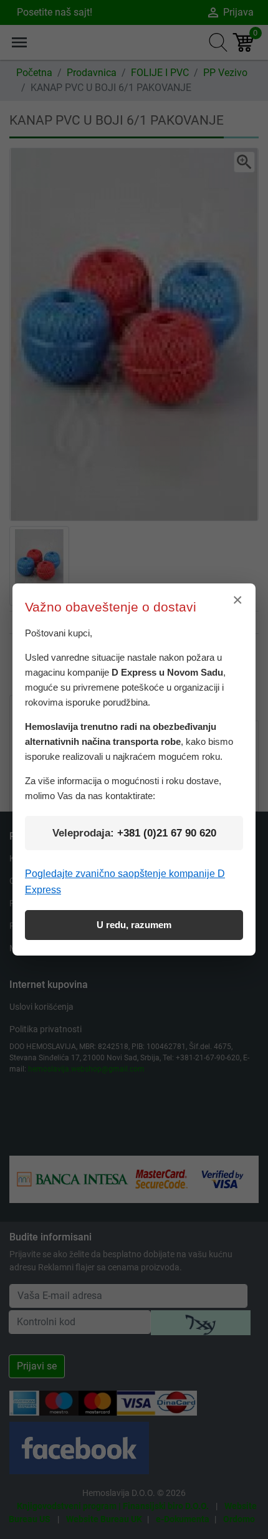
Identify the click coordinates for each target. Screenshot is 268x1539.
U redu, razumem (134, 924)
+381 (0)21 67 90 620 (166, 833)
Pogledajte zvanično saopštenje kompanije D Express (125, 881)
